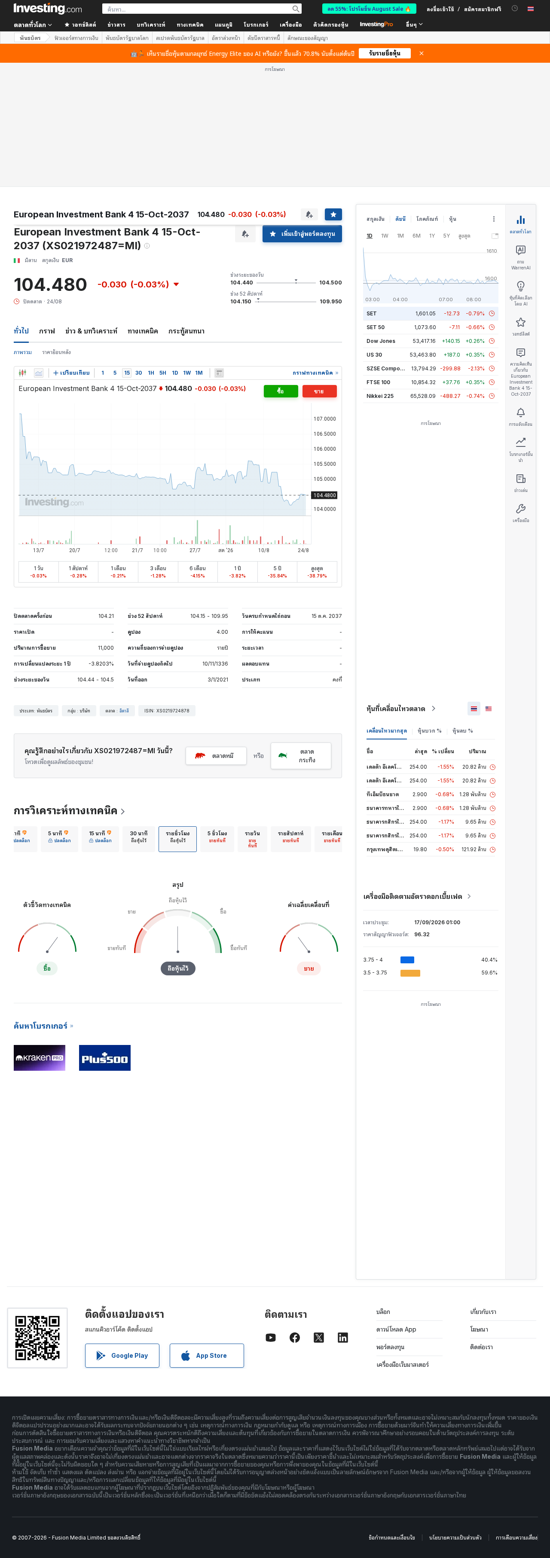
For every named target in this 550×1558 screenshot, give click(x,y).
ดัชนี (400, 219)
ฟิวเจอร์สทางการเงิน (76, 37)
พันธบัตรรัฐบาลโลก (127, 37)
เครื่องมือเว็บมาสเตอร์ (402, 1364)
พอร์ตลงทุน (390, 1346)
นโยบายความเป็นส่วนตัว (455, 1537)
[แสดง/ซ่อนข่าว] (219, 373)
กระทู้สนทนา (186, 331)
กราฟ (47, 331)
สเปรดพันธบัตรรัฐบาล (180, 37)
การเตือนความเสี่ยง (517, 1537)
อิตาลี (124, 710)
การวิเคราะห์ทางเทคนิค (66, 810)
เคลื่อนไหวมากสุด (387, 730)
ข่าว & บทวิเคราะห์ (91, 331)
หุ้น (452, 219)
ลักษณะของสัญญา (307, 37)
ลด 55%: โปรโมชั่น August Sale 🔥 (369, 8)
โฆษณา (479, 1329)
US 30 (374, 354)
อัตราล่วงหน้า (226, 37)
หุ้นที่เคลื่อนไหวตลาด (396, 708)
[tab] (18, 839)
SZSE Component (389, 368)
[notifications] (515, 8)
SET (372, 313)
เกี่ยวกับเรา (483, 1311)
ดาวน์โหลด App (396, 1329)
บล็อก (383, 1311)
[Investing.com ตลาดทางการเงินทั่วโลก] (48, 9)
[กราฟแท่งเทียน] (22, 373)
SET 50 (376, 327)
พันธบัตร (30, 38)
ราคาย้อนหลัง (56, 352)
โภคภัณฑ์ (427, 219)
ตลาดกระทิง (307, 756)
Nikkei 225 (380, 396)
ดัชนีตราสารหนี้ (264, 37)
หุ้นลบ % (462, 730)
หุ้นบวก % (430, 730)
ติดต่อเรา (481, 1346)
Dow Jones (381, 341)
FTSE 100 (378, 382)
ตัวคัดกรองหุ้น (330, 24)
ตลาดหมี (222, 755)
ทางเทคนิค (143, 331)
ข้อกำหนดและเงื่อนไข (392, 1537)
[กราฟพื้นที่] (38, 373)
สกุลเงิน (376, 219)
